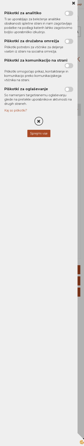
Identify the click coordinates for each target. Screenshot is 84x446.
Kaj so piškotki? (15, 110)
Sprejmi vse (39, 133)
